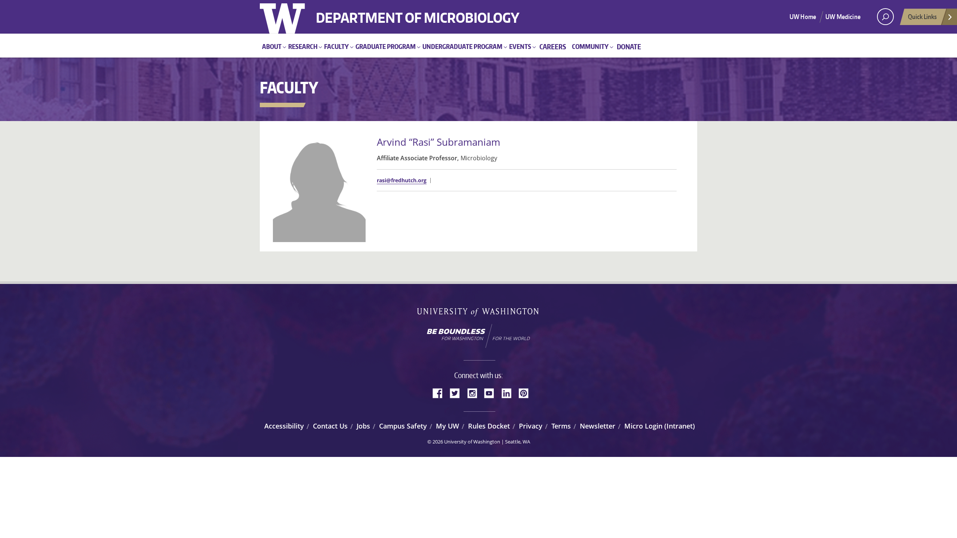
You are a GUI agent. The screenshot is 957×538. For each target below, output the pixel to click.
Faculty (336, 46)
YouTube (492, 392)
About (271, 46)
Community (590, 46)
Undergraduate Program (462, 46)
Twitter (457, 392)
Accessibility (284, 425)
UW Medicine (843, 16)
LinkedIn (509, 392)
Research (302, 46)
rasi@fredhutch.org (402, 180)
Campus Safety (403, 425)
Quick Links (922, 16)
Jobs (363, 425)
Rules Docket (489, 425)
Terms (561, 425)
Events (520, 46)
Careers (552, 46)
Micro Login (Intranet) (659, 425)
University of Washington (290, 17)
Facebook (440, 392)
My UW (447, 425)
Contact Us (330, 425)
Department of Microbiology (418, 12)
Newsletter (597, 425)
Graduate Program (386, 46)
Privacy (530, 425)
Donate (629, 46)
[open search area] (885, 16)
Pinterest (526, 392)
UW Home (803, 16)
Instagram (475, 392)
